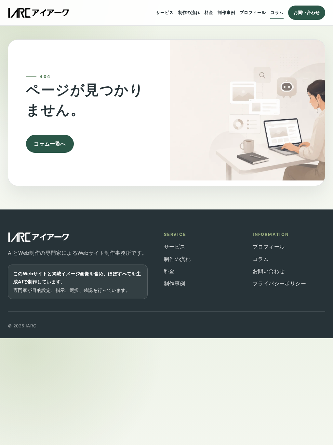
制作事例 (226, 12)
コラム (276, 12)
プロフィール (253, 12)
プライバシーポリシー (279, 283)
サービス (165, 12)
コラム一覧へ (50, 143)
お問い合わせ (307, 12)
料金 (209, 12)
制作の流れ (189, 12)
